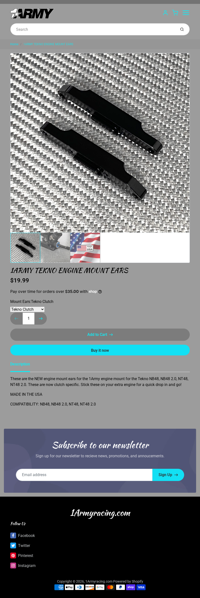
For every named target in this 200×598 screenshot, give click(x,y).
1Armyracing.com (100, 512)
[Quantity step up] (41, 318)
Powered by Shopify (128, 581)
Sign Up (165, 474)
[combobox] (92, 29)
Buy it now (100, 350)
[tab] (23, 365)
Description (20, 364)
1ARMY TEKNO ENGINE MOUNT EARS (48, 44)
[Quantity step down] (16, 318)
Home (14, 44)
